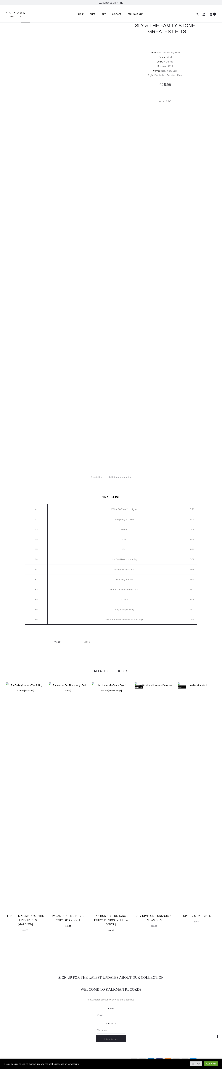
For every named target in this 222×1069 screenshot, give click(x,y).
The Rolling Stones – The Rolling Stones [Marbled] (25, 920)
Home (81, 14)
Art (104, 14)
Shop (92, 14)
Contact (116, 14)
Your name (111, 1023)
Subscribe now (111, 1038)
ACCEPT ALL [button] (211, 1063)
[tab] (96, 477)
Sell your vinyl (136, 14)
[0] (210, 14)
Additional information (120, 476)
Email (111, 1008)
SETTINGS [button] (196, 1063)
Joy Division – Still (197, 915)
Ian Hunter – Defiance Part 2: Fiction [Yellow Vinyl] (111, 920)
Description (96, 476)
